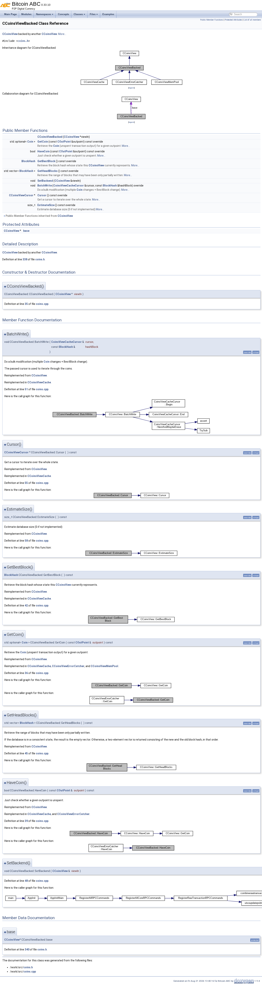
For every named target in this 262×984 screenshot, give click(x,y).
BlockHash (28, 161)
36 (26, 673)
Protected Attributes (233, 20)
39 (26, 820)
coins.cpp (42, 303)
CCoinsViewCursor (21, 195)
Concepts (63, 14)
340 (27, 949)
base (26, 230)
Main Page (10, 14)
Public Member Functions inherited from (39, 215)
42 (26, 605)
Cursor (41, 195)
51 (26, 389)
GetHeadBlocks (47, 170)
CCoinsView (10, 33)
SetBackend (45, 180)
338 (25, 259)
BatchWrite (44, 185)
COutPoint (64, 141)
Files (93, 14)
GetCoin (42, 141)
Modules (26, 14)
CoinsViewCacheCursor (68, 185)
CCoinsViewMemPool (104, 666)
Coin (30, 141)
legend (131, 88)
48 (26, 880)
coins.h (23, 40)
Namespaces (43, 14)
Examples (108, 14)
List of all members (252, 20)
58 (26, 540)
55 (26, 482)
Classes (78, 14)
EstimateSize (45, 205)
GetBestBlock (46, 161)
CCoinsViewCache (39, 382)
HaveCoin (43, 151)
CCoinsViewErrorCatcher (68, 666)
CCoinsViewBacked (49, 136)
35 (26, 303)
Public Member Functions (211, 20)
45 (26, 753)
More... (62, 33)
